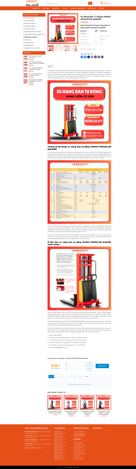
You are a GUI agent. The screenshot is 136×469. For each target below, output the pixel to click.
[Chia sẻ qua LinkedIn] (98, 57)
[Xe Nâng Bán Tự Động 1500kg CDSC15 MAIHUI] (55, 402)
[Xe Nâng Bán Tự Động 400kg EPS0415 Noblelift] (71, 402)
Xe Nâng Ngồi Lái (78, 447)
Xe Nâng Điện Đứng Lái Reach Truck (33, 34)
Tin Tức (65, 8)
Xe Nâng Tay (27, 40)
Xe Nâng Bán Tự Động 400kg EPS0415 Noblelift (71, 413)
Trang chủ (36, 8)
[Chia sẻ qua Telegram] (92, 57)
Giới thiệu (45, 8)
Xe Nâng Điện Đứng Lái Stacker (32, 31)
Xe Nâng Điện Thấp (28, 29)
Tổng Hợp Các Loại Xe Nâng (31, 48)
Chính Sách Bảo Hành (77, 8)
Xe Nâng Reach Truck (79, 454)
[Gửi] (90, 3)
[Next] (76, 28)
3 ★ (69, 376)
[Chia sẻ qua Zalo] (85, 57)
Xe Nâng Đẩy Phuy (28, 42)
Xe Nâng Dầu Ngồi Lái (29, 23)
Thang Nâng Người (28, 20)
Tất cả (51, 376)
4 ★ (63, 376)
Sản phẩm (55, 8)
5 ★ (58, 376)
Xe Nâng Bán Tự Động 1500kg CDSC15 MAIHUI (54, 412)
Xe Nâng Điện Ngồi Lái (29, 26)
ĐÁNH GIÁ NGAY (102, 366)
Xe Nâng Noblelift (78, 442)
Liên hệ (101, 8)
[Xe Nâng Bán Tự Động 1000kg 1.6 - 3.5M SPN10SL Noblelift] (103, 402)
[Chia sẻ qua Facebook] (81, 57)
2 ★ (75, 376)
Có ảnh (86, 376)
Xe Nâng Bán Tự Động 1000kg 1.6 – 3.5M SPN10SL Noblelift (103, 413)
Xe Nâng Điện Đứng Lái (79, 446)
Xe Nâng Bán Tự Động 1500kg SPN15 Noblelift (87, 413)
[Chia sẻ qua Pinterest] (95, 57)
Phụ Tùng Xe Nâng (28, 18)
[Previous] (50, 28)
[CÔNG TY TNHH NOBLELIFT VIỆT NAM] (32, 3)
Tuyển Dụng (91, 8)
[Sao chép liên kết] (102, 57)
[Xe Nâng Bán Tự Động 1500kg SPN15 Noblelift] (87, 402)
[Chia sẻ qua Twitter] (88, 57)
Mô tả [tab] (50, 67)
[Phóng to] (49, 42)
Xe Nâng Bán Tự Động (30, 37)
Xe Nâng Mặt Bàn (28, 45)
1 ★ (80, 376)
